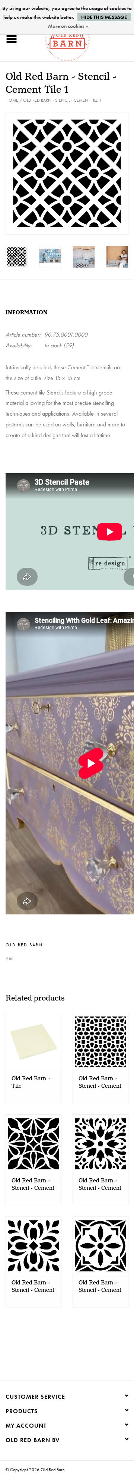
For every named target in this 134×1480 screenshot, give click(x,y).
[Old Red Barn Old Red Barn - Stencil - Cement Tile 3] (33, 1143)
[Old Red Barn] (78, 38)
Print (9, 958)
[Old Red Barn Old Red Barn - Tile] (33, 1042)
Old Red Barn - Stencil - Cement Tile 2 (100, 1082)
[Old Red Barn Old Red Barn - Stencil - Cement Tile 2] (100, 1042)
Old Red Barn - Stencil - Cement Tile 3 (33, 1184)
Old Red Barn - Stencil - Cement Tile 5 (33, 1286)
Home (12, 100)
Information (27, 313)
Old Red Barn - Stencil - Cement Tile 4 (100, 1184)
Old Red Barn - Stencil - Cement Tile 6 (100, 1286)
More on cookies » (68, 26)
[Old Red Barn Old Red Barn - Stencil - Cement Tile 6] (100, 1246)
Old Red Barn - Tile (31, 1082)
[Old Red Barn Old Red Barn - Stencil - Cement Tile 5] (33, 1246)
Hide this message (104, 17)
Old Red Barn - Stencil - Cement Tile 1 (62, 100)
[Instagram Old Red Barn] (74, 1363)
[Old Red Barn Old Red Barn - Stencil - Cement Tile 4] (100, 1143)
